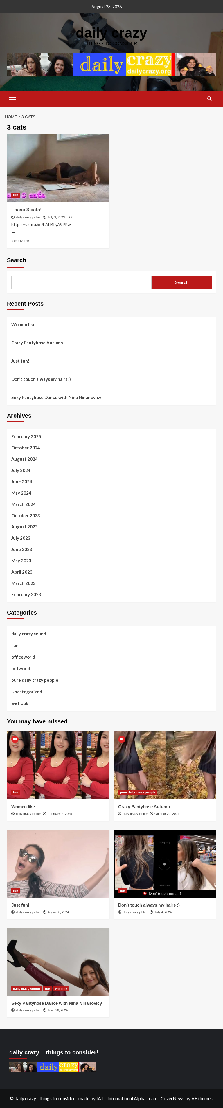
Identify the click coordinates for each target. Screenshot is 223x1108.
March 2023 (23, 583)
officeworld (23, 656)
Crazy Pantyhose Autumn (37, 342)
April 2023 (22, 571)
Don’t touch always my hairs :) (41, 379)
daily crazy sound (28, 633)
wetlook (19, 703)
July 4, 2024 (163, 912)
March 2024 (23, 504)
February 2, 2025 (60, 813)
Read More (20, 240)
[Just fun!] (58, 864)
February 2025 (26, 436)
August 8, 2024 (58, 912)
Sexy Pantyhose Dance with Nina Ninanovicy (56, 397)
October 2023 (25, 515)
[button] (13, 98)
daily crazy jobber (28, 217)
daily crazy (111, 33)
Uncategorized (26, 691)
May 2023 (21, 560)
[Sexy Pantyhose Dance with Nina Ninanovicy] (58, 962)
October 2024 (25, 447)
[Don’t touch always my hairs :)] (165, 864)
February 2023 (26, 594)
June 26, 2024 (58, 1010)
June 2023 (21, 549)
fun (15, 195)
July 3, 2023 (56, 217)
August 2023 (24, 526)
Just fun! (20, 360)
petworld (20, 668)
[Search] (209, 99)
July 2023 (20, 538)
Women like (23, 324)
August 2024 (24, 459)
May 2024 (21, 492)
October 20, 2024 (166, 813)
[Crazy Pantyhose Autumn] (165, 765)
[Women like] (58, 765)
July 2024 (20, 470)
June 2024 (21, 481)
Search (16, 260)
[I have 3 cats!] (58, 168)
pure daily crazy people (34, 680)
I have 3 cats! (26, 209)
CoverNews (172, 1098)
